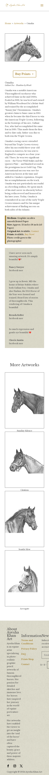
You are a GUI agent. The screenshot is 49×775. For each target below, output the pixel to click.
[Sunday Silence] (24, 400)
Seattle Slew (24, 549)
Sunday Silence (24, 430)
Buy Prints (22, 74)
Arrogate (24, 608)
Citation (25, 490)
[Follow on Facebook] (8, 766)
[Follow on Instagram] (14, 766)
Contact (35, 231)
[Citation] (24, 460)
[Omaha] (24, 61)
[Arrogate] (24, 578)
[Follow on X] (21, 766)
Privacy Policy (29, 649)
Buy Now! (29, 234)
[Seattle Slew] (24, 519)
